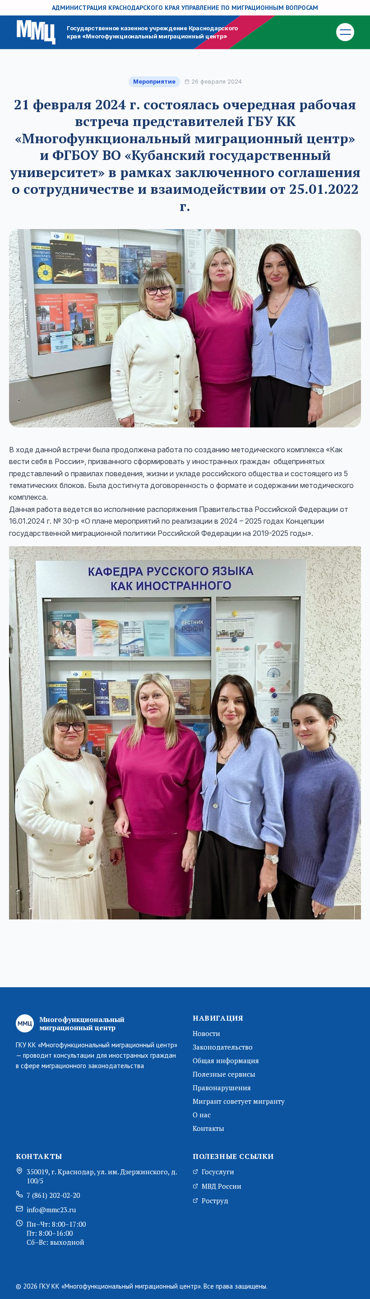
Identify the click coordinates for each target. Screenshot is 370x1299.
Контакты (208, 1128)
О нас (202, 1114)
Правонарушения (222, 1087)
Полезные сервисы (224, 1074)
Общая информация (226, 1060)
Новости (206, 1033)
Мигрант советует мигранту (239, 1101)
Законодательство (223, 1046)
